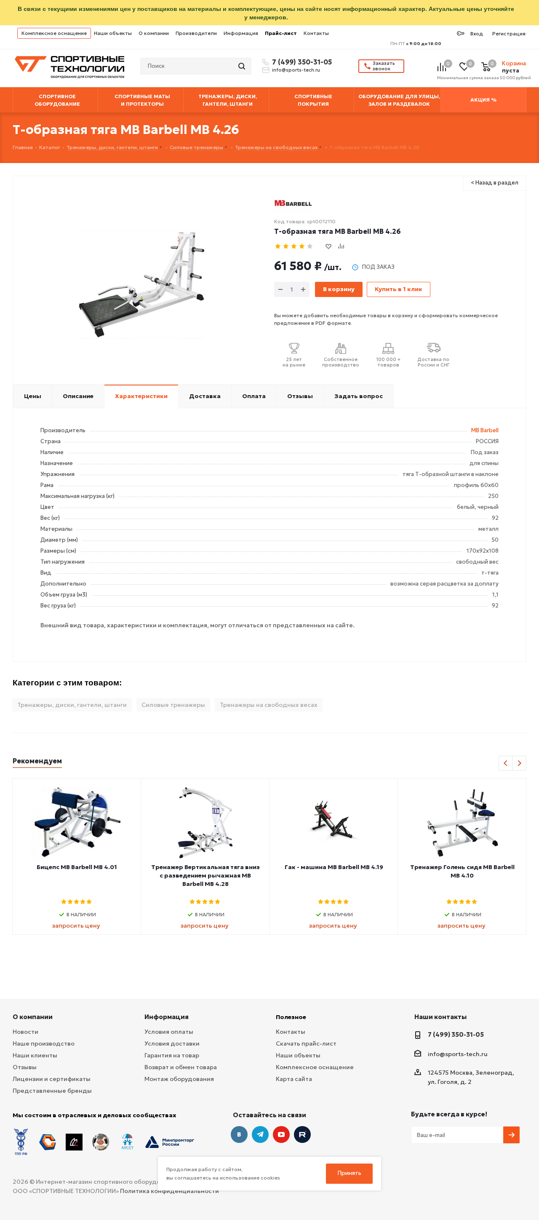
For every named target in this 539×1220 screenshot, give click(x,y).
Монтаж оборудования (179, 1079)
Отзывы (25, 1067)
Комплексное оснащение (54, 33)
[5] (310, 246)
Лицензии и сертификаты (52, 1079)
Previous (506, 763)
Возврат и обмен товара (180, 1067)
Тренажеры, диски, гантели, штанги (72, 705)
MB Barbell (485, 430)
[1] (278, 246)
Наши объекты (113, 33)
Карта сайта (294, 1079)
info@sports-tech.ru (296, 70)
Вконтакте (239, 1134)
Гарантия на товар (171, 1055)
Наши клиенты (35, 1055)
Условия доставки (172, 1043)
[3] (294, 246)
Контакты (316, 33)
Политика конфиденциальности (169, 1191)
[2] (286, 246)
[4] (302, 246)
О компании (154, 33)
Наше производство (44, 1043)
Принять (349, 1173)
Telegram (260, 1134)
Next (519, 763)
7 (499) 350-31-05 (300, 62)
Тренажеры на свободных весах (269, 705)
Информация (241, 33)
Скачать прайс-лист (306, 1043)
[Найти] (242, 66)
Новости (25, 1031)
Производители (196, 33)
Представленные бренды (52, 1090)
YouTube (281, 1134)
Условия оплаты (168, 1031)
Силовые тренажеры (173, 705)
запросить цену (76, 925)
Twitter (302, 1134)
